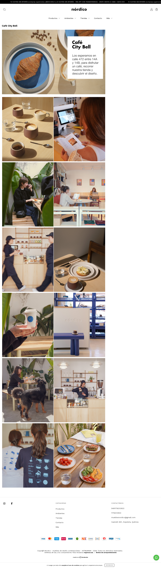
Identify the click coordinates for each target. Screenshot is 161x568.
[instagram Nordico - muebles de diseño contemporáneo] (4, 503)
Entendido (109, 565)
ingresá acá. (88, 552)
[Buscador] (4, 10)
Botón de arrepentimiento (106, 552)
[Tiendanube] (80, 558)
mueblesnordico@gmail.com (123, 517)
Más (108, 18)
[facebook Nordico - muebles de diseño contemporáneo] (11, 503)
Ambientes (69, 18)
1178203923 (116, 513)
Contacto (98, 18)
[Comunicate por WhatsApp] (156, 557)
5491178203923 (117, 508)
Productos (53, 18)
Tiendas (84, 18)
